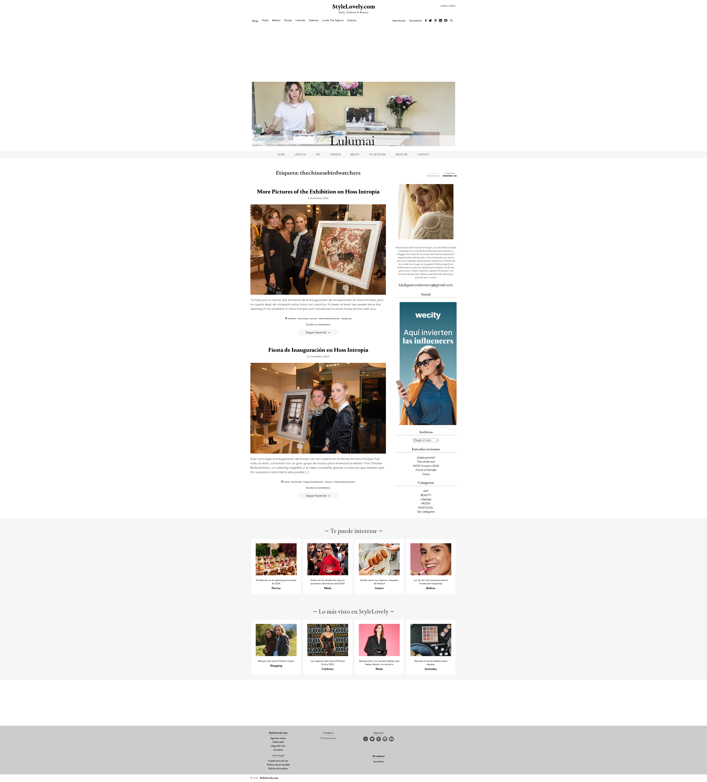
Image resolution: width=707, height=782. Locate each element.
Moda (265, 20)
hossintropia (303, 318)
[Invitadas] (430, 655)
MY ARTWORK (377, 154)
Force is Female (426, 470)
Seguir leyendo (317, 332)
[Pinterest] (435, 21)
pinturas (328, 481)
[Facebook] (426, 21)
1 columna (433, 173)
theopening (346, 318)
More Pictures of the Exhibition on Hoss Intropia (318, 192)
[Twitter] (430, 21)
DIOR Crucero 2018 (426, 466)
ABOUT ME (401, 154)
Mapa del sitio (278, 746)
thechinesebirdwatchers (329, 318)
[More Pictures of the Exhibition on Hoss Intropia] (318, 249)
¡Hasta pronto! (426, 457)
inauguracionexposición (313, 481)
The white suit (426, 461)
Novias (288, 20)
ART (318, 154)
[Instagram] (440, 21)
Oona (426, 474)
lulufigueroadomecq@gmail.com (426, 284)
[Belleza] (430, 574)
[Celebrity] (327, 655)
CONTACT (423, 154)
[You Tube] (446, 21)
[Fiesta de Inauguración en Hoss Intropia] (318, 408)
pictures (313, 318)
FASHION (335, 154)
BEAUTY (355, 154)
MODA (425, 503)
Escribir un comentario (318, 324)
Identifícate (399, 20)
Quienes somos (278, 738)
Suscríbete (378, 761)
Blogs (255, 20)
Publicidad (278, 742)
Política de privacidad (278, 765)
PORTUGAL (425, 507)
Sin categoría (426, 511)
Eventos (351, 20)
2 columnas (449, 173)
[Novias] (276, 574)
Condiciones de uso (278, 761)
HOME (281, 154)
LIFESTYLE (300, 154)
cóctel (286, 481)
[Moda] (327, 574)
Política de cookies (278, 768)
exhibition (292, 318)
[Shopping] (276, 655)
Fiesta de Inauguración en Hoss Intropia (318, 350)
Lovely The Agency (333, 20)
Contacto (278, 750)
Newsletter (415, 20)
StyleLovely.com (353, 7)
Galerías (313, 20)
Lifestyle (300, 20)
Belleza (276, 20)
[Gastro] (379, 574)
